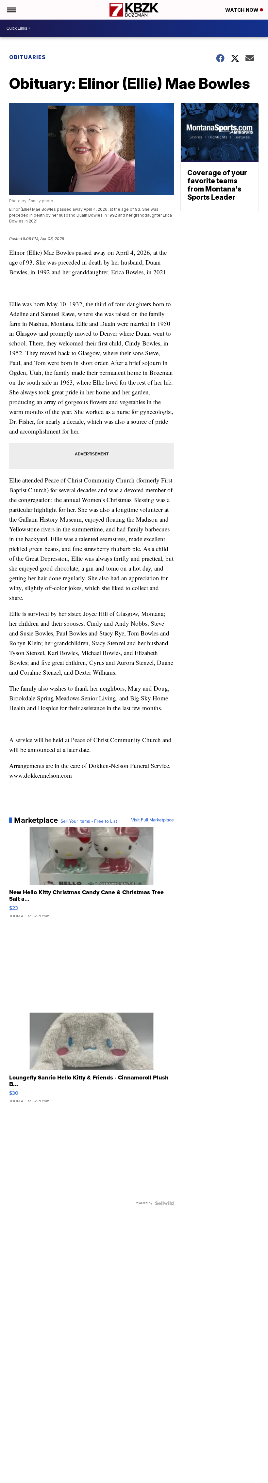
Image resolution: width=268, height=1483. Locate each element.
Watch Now (242, 10)
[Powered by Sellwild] (164, 1203)
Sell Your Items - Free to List (88, 821)
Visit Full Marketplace (152, 820)
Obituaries (27, 57)
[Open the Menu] (11, 10)
